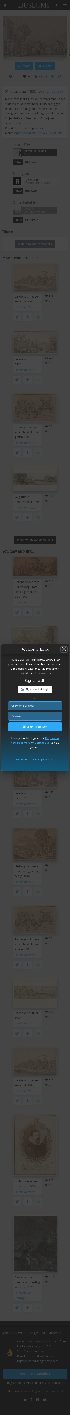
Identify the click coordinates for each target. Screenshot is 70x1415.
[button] (35, 689)
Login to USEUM (36, 726)
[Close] (64, 649)
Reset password (43, 759)
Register (21, 759)
